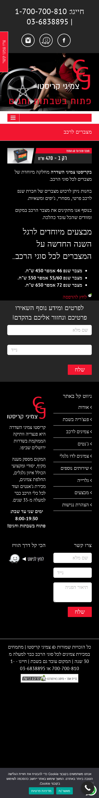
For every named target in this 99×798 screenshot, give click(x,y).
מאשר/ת (64, 791)
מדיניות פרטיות (41, 791)
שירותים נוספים (75, 468)
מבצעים (81, 492)
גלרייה (83, 480)
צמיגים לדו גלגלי (74, 456)
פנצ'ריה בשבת (76, 419)
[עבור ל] (49, 118)
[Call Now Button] (87, 787)
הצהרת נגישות (75, 505)
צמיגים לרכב (77, 431)
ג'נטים (83, 444)
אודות (83, 407)
